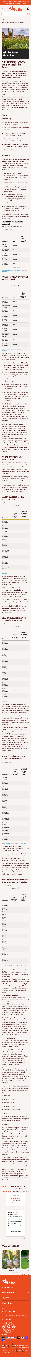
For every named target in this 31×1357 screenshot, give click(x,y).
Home (3, 20)
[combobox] (15, 14)
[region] (15, 1223)
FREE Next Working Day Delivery (20, 1)
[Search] (27, 14)
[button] (2, 8)
